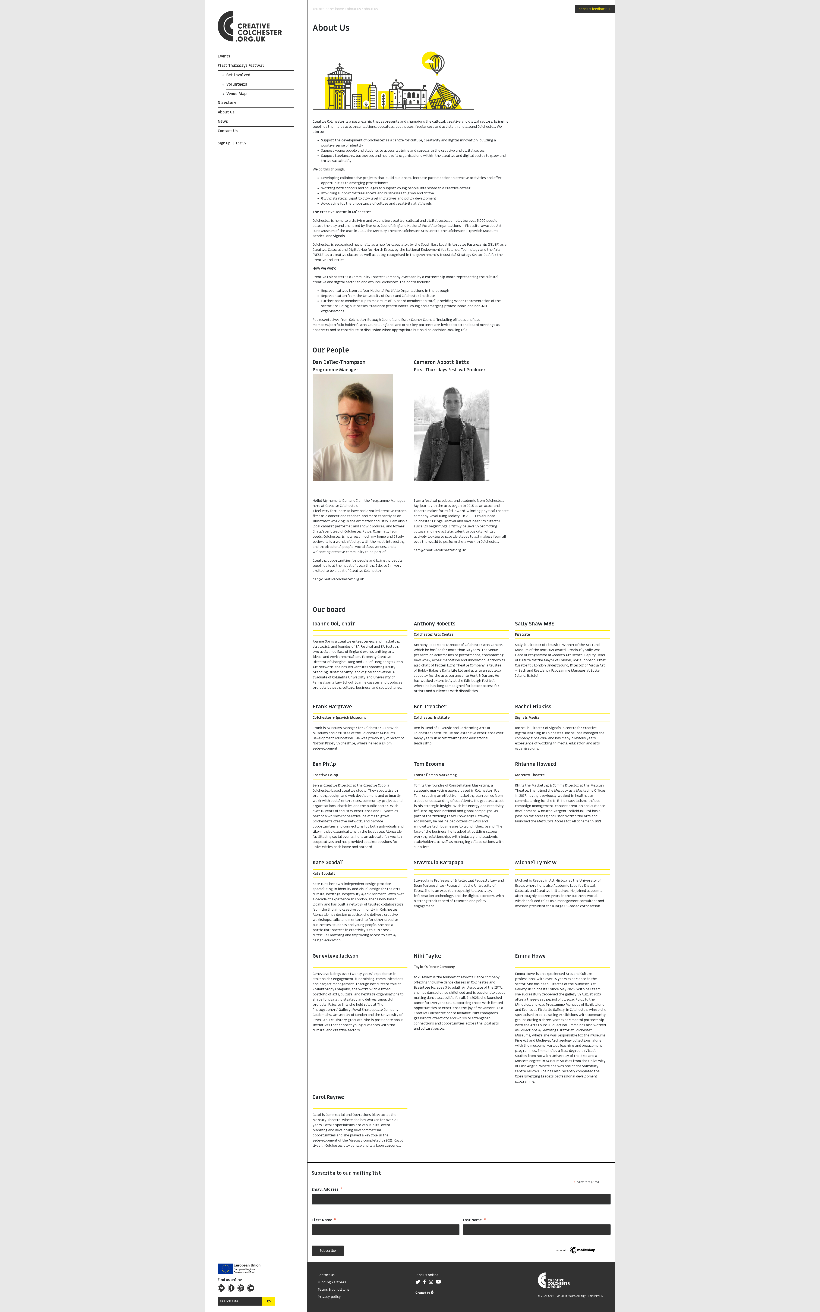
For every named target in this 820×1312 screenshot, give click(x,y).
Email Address (327, 1189)
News (223, 121)
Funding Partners (332, 1282)
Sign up (224, 143)
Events (224, 56)
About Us (226, 112)
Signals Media (527, 717)
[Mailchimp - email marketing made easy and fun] (575, 1250)
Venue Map (236, 93)
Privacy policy (329, 1296)
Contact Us (228, 131)
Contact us (326, 1275)
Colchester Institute (432, 717)
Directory (227, 102)
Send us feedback (595, 9)
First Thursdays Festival (241, 65)
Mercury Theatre (530, 775)
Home (339, 9)
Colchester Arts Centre (434, 634)
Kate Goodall (324, 873)
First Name (324, 1220)
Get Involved (238, 75)
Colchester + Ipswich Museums (339, 717)
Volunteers (236, 84)
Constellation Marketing (435, 775)
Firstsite (522, 634)
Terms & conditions (333, 1289)
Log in (241, 143)
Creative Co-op (325, 775)
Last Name (474, 1220)
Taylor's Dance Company (434, 967)
